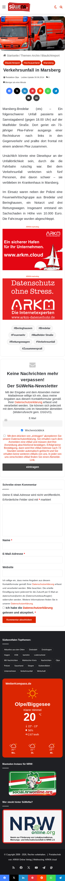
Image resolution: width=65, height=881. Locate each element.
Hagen (7, 655)
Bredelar (45, 328)
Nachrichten (46, 660)
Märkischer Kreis (29, 660)
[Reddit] (40, 91)
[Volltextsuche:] (61, 8)
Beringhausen (23, 328)
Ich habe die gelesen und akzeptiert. (28, 610)
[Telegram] (56, 91)
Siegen (31, 666)
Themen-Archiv (30, 55)
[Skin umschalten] (55, 8)
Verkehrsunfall (46, 341)
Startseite (12, 55)
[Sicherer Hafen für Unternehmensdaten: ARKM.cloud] (32, 249)
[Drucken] (36, 98)
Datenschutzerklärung (28, 402)
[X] (17, 91)
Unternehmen (10, 671)
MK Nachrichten (11, 660)
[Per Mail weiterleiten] (29, 98)
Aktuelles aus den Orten (14, 650)
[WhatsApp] (48, 91)
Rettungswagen (20, 341)
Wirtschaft (41, 671)
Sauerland (18, 666)
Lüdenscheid (39, 655)
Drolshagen (47, 650)
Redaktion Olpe (12, 77)
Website (8, 567)
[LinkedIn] (25, 91)
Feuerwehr (18, 335)
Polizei (7, 666)
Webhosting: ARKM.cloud (45, 859)
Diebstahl (33, 650)
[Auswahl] (4, 8)
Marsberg (48, 62)
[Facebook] (9, 91)
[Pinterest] (32, 91)
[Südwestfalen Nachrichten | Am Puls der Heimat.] (19, 7)
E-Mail (32, 418)
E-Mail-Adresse (14, 553)
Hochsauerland (31, 62)
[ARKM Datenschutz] (32, 299)
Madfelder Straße (43, 335)
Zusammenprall (33, 348)
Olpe (58, 660)
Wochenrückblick (34, 430)
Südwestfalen (44, 666)
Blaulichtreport (50, 55)
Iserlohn (26, 655)
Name (7, 540)
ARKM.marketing (32, 227)
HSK (16, 655)
